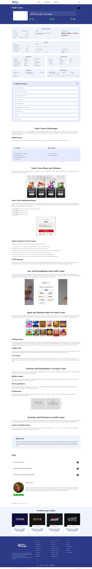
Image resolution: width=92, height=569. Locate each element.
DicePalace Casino (38, 548)
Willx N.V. (24, 131)
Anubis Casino (38, 544)
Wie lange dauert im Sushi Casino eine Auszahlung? (24, 474)
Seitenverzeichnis (69, 546)
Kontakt (68, 544)
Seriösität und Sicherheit (19, 111)
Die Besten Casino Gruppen (55, 540)
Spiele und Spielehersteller (19, 103)
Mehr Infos (56, 2)
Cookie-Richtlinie (69, 552)
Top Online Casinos (38, 540)
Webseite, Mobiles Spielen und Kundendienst (22, 107)
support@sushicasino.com (35, 386)
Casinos (38, 2)
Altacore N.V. (53, 544)
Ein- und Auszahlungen (19, 99)
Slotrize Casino (38, 556)
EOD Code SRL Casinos (55, 550)
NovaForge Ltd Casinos (54, 556)
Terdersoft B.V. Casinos (54, 554)
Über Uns (68, 542)
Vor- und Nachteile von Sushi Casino (21, 91)
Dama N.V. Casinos (54, 546)
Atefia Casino (38, 546)
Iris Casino (37, 542)
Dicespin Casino (38, 550)
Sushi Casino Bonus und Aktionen (20, 95)
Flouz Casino (38, 552)
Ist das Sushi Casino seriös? (19, 462)
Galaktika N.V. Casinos (54, 548)
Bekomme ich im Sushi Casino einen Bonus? (22, 468)
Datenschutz (68, 550)
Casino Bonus (47, 2)
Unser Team (68, 548)
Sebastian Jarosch (25, 503)
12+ (75, 51)
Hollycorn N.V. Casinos (54, 552)
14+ (49, 51)
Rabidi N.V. (53, 542)
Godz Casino (38, 554)
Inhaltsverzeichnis (21, 84)
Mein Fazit (16, 115)
